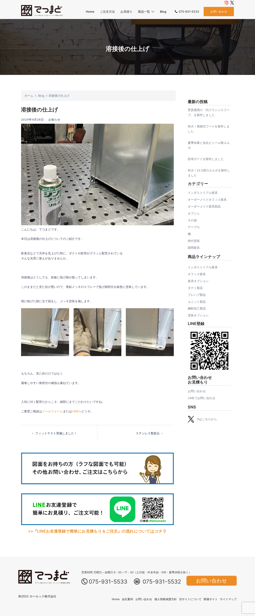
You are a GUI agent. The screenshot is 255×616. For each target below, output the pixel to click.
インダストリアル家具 (203, 193)
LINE (75, 411)
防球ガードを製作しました (206, 159)
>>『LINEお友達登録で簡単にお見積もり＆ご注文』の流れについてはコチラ (97, 531)
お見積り (126, 11)
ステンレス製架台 (148, 433)
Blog (163, 11)
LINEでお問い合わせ (201, 398)
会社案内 (127, 599)
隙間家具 (194, 247)
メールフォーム (52, 411)
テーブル (194, 227)
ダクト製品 (195, 288)
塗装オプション (198, 315)
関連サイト (211, 599)
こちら (206, 419)
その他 (192, 220)
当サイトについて (190, 599)
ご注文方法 (107, 11)
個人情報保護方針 (165, 599)
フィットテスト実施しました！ (56, 433)
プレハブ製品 (197, 295)
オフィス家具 (197, 274)
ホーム (28, 95)
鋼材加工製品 (197, 308)
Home (90, 11)
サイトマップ (228, 599)
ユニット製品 (197, 302)
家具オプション (198, 281)
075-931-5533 (108, 581)
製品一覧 (144, 11)
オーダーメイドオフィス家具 (207, 199)
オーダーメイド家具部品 (204, 206)
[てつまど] (42, 11)
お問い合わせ (218, 11)
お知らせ (54, 119)
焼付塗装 (194, 241)
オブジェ (194, 213)
